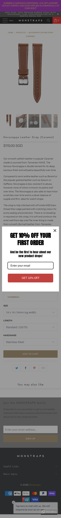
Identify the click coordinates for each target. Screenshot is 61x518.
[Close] (55, 230)
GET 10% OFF (30, 278)
